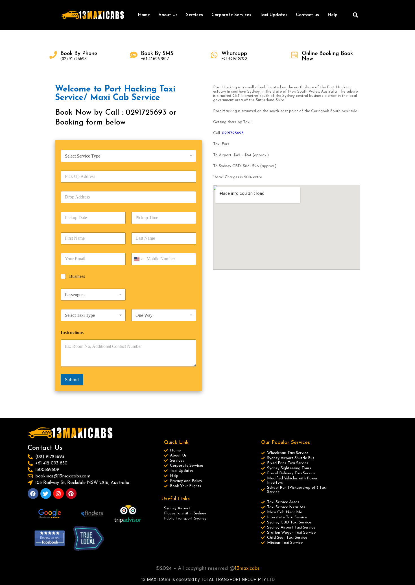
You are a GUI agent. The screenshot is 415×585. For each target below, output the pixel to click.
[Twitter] (45, 493)
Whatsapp (234, 53)
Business (77, 276)
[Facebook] (33, 493)
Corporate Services (231, 15)
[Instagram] (58, 493)
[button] (355, 15)
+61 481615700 (234, 58)
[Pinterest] (71, 493)
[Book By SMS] (133, 55)
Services (194, 15)
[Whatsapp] (214, 55)
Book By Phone (78, 53)
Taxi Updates (273, 15)
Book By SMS (157, 53)
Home (144, 15)
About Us (168, 15)
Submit (72, 379)
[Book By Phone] (53, 55)
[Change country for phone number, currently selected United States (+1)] (138, 259)
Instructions (72, 332)
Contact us (307, 15)
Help (332, 15)
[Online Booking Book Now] (294, 55)
